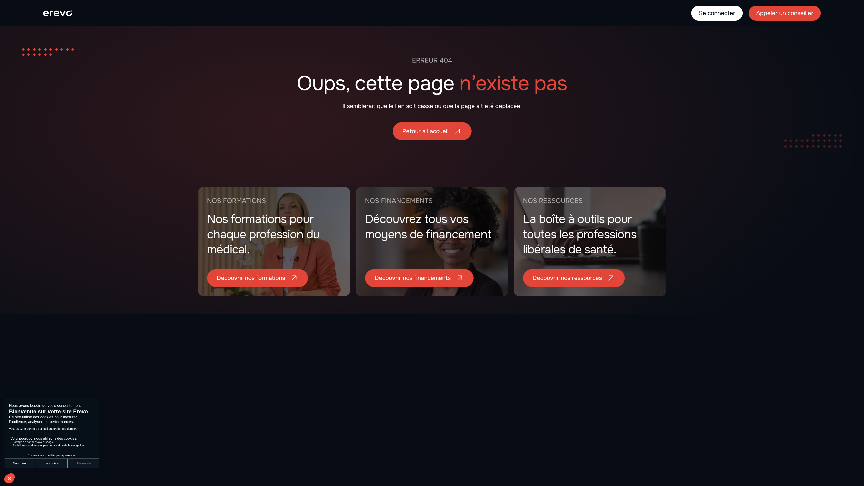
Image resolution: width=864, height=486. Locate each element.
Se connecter (717, 13)
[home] (57, 13)
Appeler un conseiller (784, 13)
